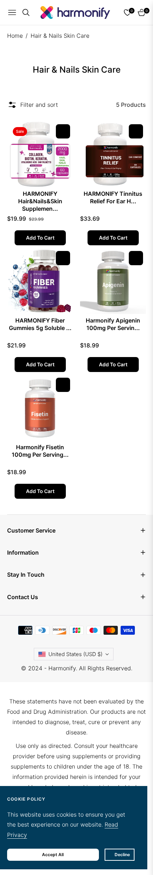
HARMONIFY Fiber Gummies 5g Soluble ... (40, 324)
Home (15, 35)
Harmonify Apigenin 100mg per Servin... (113, 324)
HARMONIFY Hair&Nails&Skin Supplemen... (40, 198)
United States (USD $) (75, 654)
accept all (53, 854)
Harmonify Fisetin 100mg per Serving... (40, 451)
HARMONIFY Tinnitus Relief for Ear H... (113, 197)
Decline (122, 854)
